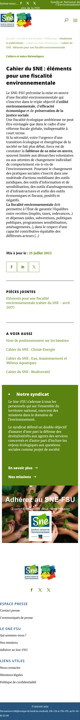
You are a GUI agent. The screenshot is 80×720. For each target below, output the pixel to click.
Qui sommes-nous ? (13, 635)
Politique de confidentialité (18, 682)
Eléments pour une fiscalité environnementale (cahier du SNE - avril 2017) (38, 302)
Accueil (10, 38)
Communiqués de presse (16, 618)
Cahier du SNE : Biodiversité (28, 372)
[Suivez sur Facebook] (20, 3)
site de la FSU (30, 8)
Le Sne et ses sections (29, 38)
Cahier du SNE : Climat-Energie (30, 349)
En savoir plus (20, 468)
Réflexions (51, 38)
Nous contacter (10, 668)
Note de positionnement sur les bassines (37, 341)
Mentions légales (11, 675)
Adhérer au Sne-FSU (14, 650)
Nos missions (19, 477)
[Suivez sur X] (27, 3)
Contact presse (10, 610)
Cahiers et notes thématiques (42, 42)
